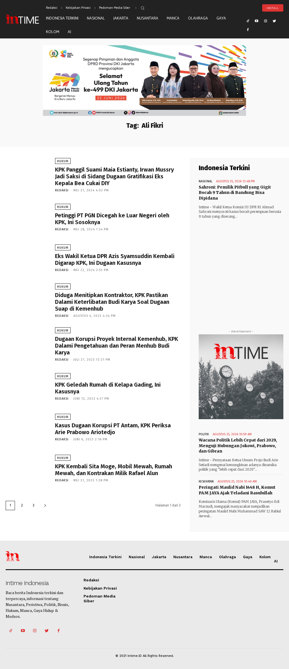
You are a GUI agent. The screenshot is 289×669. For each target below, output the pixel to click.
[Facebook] (248, 30)
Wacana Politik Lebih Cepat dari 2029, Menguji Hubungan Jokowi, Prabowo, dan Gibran (238, 446)
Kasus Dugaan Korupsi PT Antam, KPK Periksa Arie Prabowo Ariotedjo (113, 429)
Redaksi (62, 190)
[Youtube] (256, 21)
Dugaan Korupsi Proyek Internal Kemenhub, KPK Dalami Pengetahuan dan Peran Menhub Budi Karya (116, 345)
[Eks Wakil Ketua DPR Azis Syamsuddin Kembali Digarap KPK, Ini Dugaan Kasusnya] (27, 258)
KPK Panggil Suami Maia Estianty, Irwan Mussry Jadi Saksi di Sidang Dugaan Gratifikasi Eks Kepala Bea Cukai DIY (114, 176)
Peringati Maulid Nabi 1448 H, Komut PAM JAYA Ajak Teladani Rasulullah (237, 490)
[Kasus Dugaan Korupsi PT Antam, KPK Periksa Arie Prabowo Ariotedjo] (27, 427)
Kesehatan (206, 481)
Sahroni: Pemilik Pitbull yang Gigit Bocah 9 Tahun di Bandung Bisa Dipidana (235, 193)
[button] (142, 8)
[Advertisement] (241, 268)
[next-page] (45, 505)
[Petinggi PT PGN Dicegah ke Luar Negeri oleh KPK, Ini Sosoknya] (27, 217)
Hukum (63, 161)
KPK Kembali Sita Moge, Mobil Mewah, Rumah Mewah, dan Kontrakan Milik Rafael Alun (113, 470)
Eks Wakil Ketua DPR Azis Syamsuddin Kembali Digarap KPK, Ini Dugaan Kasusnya (114, 259)
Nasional (205, 181)
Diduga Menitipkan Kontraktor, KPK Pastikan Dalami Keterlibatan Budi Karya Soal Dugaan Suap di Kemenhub (112, 302)
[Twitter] (275, 21)
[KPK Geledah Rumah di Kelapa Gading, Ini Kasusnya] (27, 386)
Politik (204, 434)
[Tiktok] (248, 21)
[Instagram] (265, 21)
